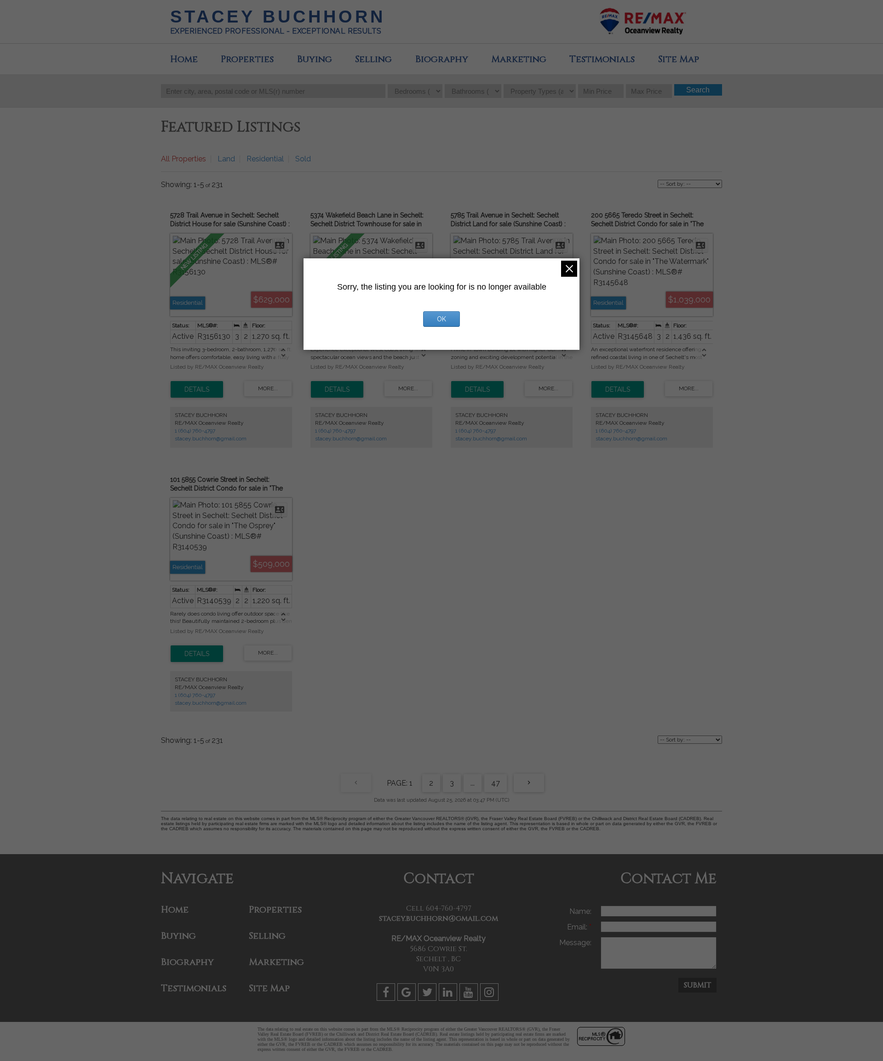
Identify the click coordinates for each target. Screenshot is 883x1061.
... (472, 783)
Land (226, 158)
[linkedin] (449, 993)
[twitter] (428, 993)
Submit (697, 985)
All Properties (183, 158)
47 (495, 783)
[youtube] (469, 993)
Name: (580, 911)
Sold (303, 158)
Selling (373, 59)
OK (441, 319)
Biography (441, 59)
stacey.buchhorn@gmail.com (211, 438)
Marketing (518, 59)
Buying (314, 59)
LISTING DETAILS (197, 389)
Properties (247, 59)
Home (184, 59)
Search (698, 90)
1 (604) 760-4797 (195, 431)
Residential (265, 158)
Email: (578, 927)
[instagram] (490, 993)
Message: (575, 942)
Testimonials (602, 59)
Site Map (678, 59)
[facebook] (387, 993)
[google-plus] (407, 993)
